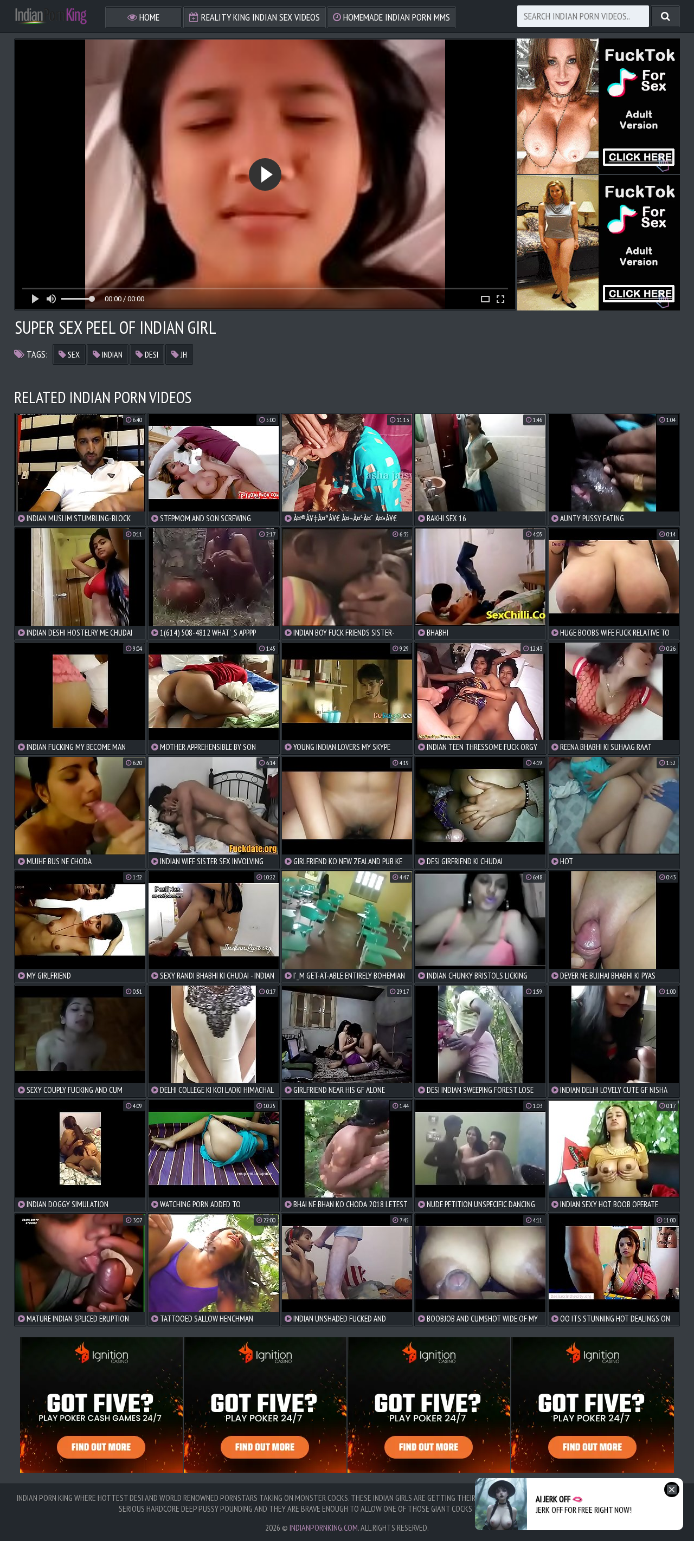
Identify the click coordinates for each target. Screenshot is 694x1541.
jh (183, 354)
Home (148, 17)
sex (73, 354)
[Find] (665, 16)
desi (150, 354)
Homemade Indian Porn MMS (395, 17)
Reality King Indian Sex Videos (259, 17)
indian (111, 354)
